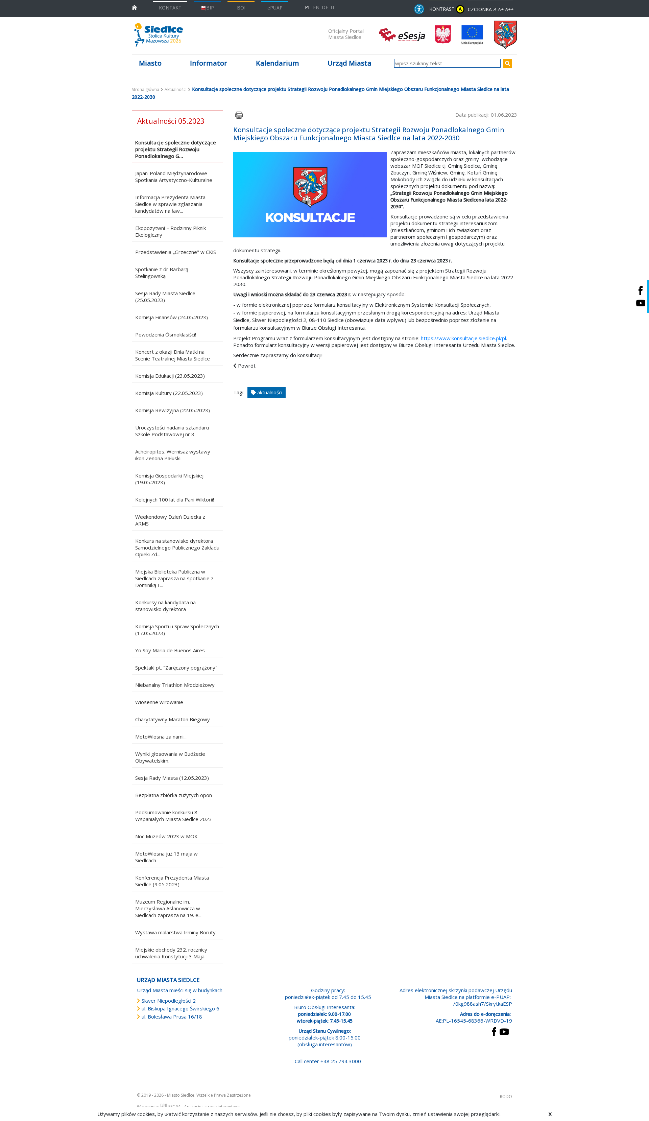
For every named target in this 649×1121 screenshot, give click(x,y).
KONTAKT (170, 7)
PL (308, 7)
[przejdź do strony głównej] (134, 6)
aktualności (269, 392)
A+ (500, 9)
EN (316, 7)
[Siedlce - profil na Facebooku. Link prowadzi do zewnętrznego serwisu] (640, 290)
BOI (241, 7)
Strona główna (145, 89)
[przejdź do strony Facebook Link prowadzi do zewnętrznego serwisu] (494, 1031)
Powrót (247, 365)
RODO (506, 1096)
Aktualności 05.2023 (171, 121)
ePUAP (275, 7)
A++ (509, 9)
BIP (210, 7)
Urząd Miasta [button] (349, 63)
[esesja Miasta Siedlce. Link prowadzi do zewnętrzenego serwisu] (402, 34)
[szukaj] (507, 63)
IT (333, 7)
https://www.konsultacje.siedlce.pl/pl (463, 338)
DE (325, 7)
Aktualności (176, 89)
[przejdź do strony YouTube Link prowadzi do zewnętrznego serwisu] (504, 1031)
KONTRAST (445, 9)
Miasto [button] (150, 63)
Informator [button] (208, 63)
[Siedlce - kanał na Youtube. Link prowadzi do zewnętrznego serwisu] (640, 303)
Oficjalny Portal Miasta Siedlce (346, 33)
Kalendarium (277, 63)
